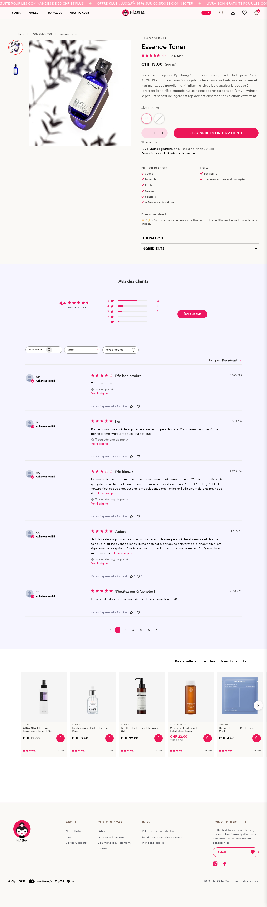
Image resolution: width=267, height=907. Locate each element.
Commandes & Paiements (115, 842)
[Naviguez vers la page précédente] (110, 630)
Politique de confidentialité (160, 831)
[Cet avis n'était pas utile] (138, 406)
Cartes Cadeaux (76, 842)
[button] (133, 302)
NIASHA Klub (79, 12)
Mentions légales (153, 842)
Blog (69, 836)
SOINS (16, 12)
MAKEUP (34, 12)
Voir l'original (100, 393)
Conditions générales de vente (162, 836)
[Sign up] (253, 852)
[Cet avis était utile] (131, 406)
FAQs (101, 831)
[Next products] (258, 705)
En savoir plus (107, 493)
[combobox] (82, 350)
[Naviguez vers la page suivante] (156, 630)
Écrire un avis (192, 314)
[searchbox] (35, 350)
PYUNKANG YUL (42, 33)
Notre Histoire (75, 831)
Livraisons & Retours (111, 836)
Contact (103, 848)
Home (20, 33)
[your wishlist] (244, 12)
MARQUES (55, 12)
